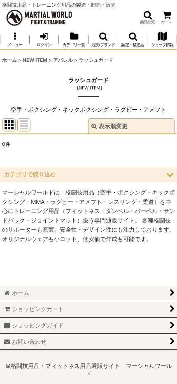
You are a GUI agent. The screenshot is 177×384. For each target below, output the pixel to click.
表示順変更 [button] (113, 125)
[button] (147, 17)
